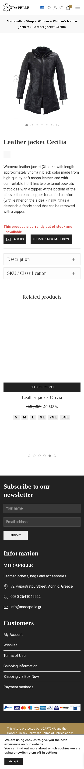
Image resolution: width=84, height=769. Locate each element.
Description (18, 259)
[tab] (42, 259)
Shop (30, 21)
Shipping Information (20, 666)
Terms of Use (15, 655)
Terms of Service (53, 733)
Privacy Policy (27, 733)
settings (52, 753)
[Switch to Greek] (42, 7)
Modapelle (14, 21)
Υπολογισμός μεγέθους (51, 239)
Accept (13, 761)
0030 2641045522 (25, 596)
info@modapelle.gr (25, 607)
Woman (43, 21)
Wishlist (10, 645)
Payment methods (18, 687)
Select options (42, 387)
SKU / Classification (26, 273)
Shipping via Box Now (21, 676)
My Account (13, 634)
